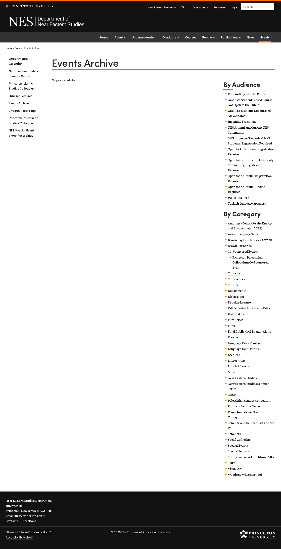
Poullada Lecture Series (244, 406)
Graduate (169, 37)
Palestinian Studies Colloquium (249, 400)
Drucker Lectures (20, 96)
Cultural (234, 285)
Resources (220, 7)
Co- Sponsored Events (243, 251)
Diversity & (27, 532)
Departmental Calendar (18, 60)
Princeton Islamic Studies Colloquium (22, 85)
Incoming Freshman (242, 121)
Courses (190, 37)
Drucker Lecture (239, 302)
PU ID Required (238, 197)
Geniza (199, 7)
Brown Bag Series (240, 245)
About (119, 37)
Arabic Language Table (243, 234)
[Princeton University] (30, 6)
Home (104, 37)
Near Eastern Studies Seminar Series (23, 73)
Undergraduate (143, 37)
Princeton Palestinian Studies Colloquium (23, 120)
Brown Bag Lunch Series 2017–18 (250, 240)
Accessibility (18, 537)
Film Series (235, 319)
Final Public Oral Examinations (249, 331)
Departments (237, 290)
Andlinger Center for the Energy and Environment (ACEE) (250, 225)
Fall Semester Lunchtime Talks (249, 308)
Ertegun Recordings (22, 110)
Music (232, 372)
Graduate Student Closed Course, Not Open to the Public (250, 102)
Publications (229, 37)
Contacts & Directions (21, 521)
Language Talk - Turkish (244, 349)
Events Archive (19, 103)
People (207, 37)
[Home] (46, 23)
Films (232, 325)
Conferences (236, 279)
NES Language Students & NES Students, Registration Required (250, 140)
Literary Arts (236, 360)
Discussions (236, 296)
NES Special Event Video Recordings (21, 132)
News (250, 37)
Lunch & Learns (239, 366)
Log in (234, 7)
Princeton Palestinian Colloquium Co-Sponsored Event (250, 262)
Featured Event (238, 314)
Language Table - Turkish (245, 343)
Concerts (234, 273)
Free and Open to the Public (247, 94)
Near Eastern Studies (242, 378)
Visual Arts (235, 468)
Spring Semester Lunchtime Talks (251, 457)
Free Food (234, 337)
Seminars (234, 434)
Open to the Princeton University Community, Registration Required (251, 165)
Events (265, 37)
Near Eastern (161, 7)
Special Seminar (239, 451)
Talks (231, 463)
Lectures (234, 354)
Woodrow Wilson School (245, 474)
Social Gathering (239, 439)
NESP (232, 394)
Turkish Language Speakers (247, 203)
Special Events (238, 445)
